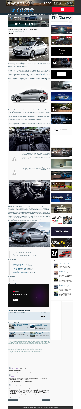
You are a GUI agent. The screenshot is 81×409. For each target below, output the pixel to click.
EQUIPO (35, 14)
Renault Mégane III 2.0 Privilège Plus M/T (21, 271)
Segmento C (28, 310)
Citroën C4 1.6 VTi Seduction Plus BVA (20, 267)
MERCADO (30, 14)
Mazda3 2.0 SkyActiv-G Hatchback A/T (20, 268)
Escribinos (51, 407)
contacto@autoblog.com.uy (13, 352)
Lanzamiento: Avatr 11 (62, 271)
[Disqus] (29, 382)
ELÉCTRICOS (23, 14)
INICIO (9, 14)
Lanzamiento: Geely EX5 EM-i (20, 332)
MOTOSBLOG (42, 14)
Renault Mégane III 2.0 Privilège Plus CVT (21, 272)
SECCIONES (15, 14)
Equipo (38, 407)
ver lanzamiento (42, 74)
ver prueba (37, 75)
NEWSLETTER (57, 14)
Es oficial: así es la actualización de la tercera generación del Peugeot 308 (41, 325)
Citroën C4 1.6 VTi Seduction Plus (19, 265)
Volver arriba (56, 407)
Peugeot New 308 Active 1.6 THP (19, 269)
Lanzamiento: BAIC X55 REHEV (64, 291)
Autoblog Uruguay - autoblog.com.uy (30, 407)
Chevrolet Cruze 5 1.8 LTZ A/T (19, 264)
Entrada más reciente (13, 400)
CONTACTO (49, 14)
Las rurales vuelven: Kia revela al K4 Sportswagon (21, 325)
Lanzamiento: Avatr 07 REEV (64, 285)
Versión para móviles (45, 407)
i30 (15, 310)
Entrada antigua (46, 400)
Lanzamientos (21, 310)
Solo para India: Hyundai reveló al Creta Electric (42, 333)
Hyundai (11, 310)
